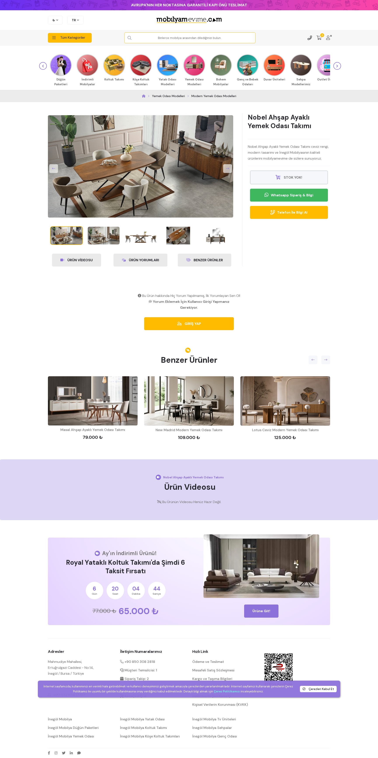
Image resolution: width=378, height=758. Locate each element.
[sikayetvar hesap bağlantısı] (79, 753)
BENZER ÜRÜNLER (208, 260)
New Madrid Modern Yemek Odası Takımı (189, 430)
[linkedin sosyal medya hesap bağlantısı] (71, 753)
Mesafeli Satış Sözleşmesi (213, 670)
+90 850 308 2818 (139, 661)
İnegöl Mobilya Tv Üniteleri (214, 719)
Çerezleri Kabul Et (321, 689)
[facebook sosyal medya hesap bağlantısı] (49, 753)
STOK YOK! (292, 177)
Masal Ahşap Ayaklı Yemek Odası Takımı (92, 429)
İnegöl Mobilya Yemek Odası (71, 736)
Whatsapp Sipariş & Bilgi (292, 195)
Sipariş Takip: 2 (136, 678)
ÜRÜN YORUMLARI (143, 260)
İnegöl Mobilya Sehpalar (212, 727)
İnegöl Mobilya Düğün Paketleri (73, 727)
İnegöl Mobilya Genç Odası (214, 736)
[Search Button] (129, 38)
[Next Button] (227, 168)
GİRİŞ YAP (192, 323)
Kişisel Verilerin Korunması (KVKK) (220, 704)
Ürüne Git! (261, 611)
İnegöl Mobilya (60, 719)
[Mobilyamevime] (143, 96)
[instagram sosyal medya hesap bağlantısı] (56, 753)
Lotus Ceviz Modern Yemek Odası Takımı (285, 430)
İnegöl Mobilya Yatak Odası (142, 719)
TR (74, 20)
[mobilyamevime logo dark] (189, 20)
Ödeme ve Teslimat (208, 661)
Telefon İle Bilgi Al (292, 212)
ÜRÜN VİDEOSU (79, 260)
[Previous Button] (53, 168)
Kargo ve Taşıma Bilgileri (212, 678)
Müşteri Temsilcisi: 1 (140, 670)
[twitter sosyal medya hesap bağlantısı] (63, 753)
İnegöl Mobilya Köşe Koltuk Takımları (150, 736)
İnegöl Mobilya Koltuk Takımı (143, 727)
